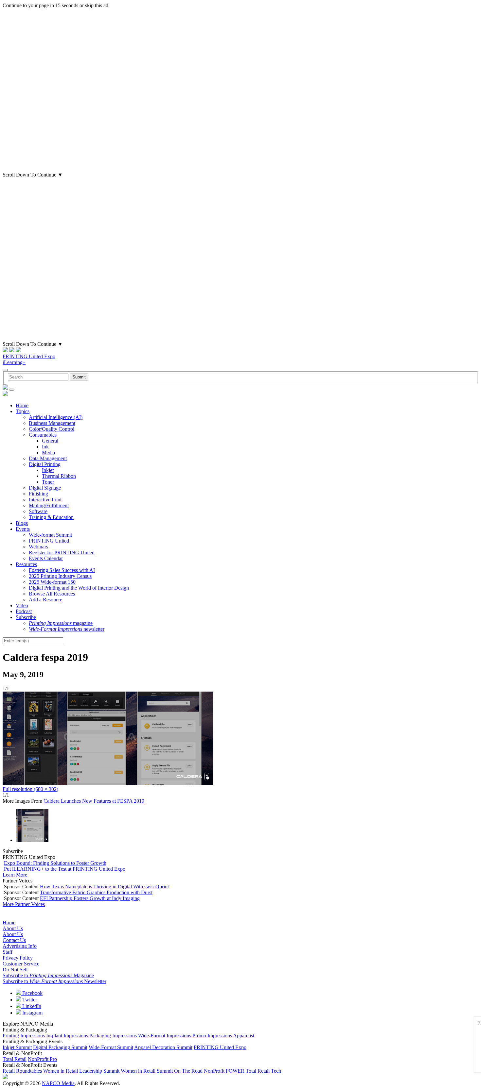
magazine (61, 623)
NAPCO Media (58, 1083)
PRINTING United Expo (29, 356)
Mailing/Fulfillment (49, 505)
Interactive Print (45, 499)
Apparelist (243, 1035)
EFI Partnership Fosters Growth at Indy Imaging (90, 898)
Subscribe (26, 617)
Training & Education (51, 517)
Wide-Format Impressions (164, 1035)
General (50, 441)
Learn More (15, 875)
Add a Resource (45, 599)
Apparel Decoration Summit (163, 1047)
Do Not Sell (15, 969)
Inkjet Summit (17, 1047)
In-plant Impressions (67, 1035)
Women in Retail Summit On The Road (162, 1071)
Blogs (22, 523)
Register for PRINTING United (62, 552)
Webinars (38, 546)
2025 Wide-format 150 (52, 582)
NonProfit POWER (224, 1071)
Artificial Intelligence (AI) (55, 417)
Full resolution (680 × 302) (30, 789)
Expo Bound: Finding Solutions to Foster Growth (55, 863)
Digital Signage (45, 488)
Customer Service (21, 963)
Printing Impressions (24, 1035)
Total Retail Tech (263, 1071)
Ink (45, 446)
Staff (7, 952)
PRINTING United (49, 541)
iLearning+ (14, 362)
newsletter (66, 629)
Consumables (43, 435)
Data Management (48, 458)
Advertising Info (20, 946)
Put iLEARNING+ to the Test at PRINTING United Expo (64, 869)
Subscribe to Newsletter (54, 981)
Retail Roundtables (22, 1071)
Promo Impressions (212, 1035)
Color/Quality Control (51, 429)
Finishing (38, 493)
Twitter (29, 999)
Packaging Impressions (113, 1035)
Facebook (32, 993)
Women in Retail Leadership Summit (81, 1071)
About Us (13, 928)
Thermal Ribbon (59, 476)
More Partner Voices (24, 904)
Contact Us (14, 940)
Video (22, 605)
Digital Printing (45, 464)
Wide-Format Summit (111, 1047)
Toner (48, 482)
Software (38, 511)
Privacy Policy (18, 958)
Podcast (24, 611)
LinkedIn (31, 1006)
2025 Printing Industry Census (60, 576)
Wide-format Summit (50, 535)
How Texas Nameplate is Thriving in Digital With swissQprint (104, 886)
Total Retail (15, 1059)
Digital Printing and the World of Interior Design (79, 588)
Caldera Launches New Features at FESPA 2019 (94, 801)
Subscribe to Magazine (48, 975)
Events (23, 529)
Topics (22, 411)
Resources (26, 564)
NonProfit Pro (42, 1059)
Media (48, 452)
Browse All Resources (52, 593)
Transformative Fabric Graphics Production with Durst (96, 892)
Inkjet (48, 470)
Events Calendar (46, 558)
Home (22, 405)
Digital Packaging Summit (60, 1047)
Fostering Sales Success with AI (62, 570)
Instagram (32, 1012)
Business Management (52, 423)
